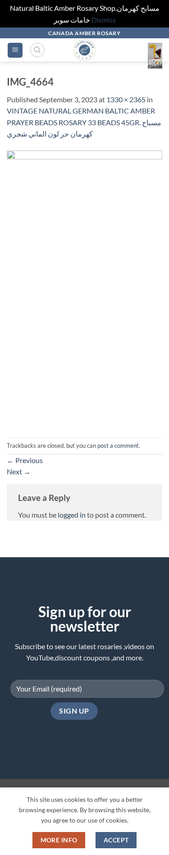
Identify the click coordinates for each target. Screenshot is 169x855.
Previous (25, 460)
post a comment (118, 445)
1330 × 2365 (126, 99)
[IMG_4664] (84, 287)
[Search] (37, 50)
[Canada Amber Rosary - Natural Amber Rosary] (84, 50)
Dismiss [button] (103, 19)
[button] (15, 50)
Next (19, 471)
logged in (72, 514)
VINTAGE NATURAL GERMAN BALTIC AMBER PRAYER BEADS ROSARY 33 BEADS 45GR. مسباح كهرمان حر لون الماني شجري (84, 122)
